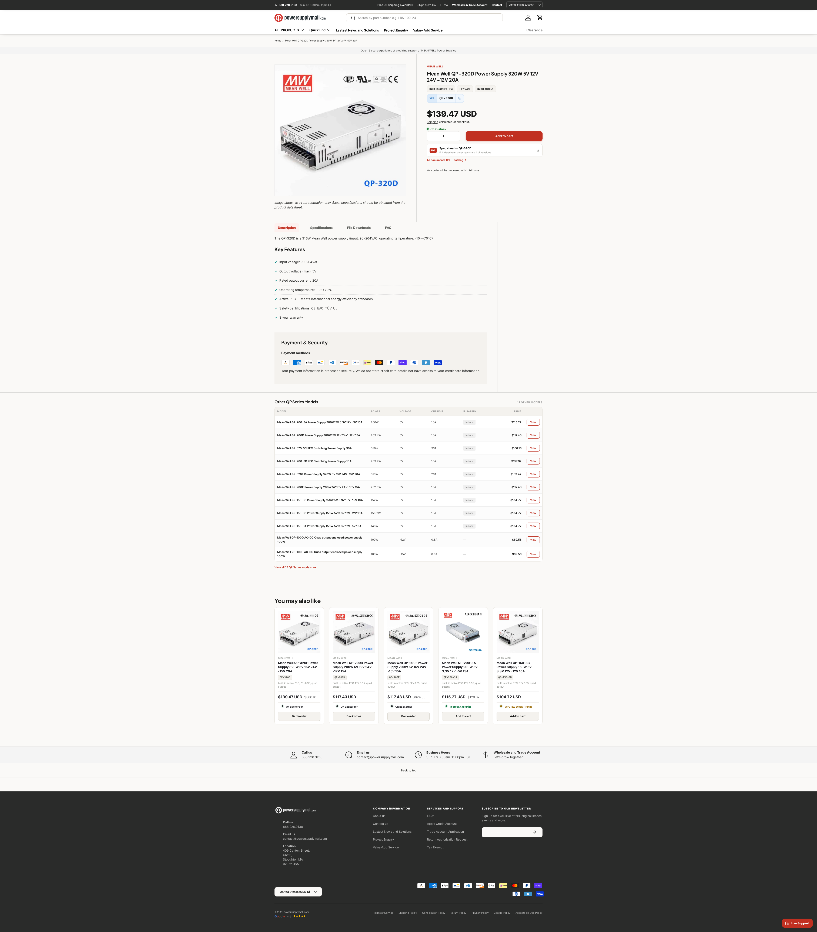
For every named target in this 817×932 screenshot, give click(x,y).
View (533, 422)
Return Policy (458, 912)
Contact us (380, 823)
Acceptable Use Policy (529, 912)
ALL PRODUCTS (286, 30)
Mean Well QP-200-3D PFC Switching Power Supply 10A (314, 461)
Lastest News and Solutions (357, 30)
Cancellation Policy (433, 912)
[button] (540, 17)
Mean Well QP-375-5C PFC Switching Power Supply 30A (314, 448)
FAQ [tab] (388, 228)
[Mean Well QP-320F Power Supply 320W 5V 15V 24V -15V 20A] (299, 632)
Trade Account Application (445, 831)
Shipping (432, 122)
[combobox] (424, 17)
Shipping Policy (408, 912)
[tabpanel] (380, 279)
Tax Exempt (435, 847)
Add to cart (504, 136)
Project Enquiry (396, 30)
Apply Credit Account (442, 823)
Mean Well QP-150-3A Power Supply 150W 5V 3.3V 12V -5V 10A (319, 526)
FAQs (430, 816)
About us (379, 816)
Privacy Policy (480, 912)
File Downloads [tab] (359, 228)
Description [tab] (287, 228)
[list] (340, 130)
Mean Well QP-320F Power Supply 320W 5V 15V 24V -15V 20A (318, 474)
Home (277, 41)
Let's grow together (508, 757)
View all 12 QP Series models (293, 567)
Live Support (800, 923)
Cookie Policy (502, 912)
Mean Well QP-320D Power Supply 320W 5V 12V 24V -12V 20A (321, 41)
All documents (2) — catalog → (447, 160)
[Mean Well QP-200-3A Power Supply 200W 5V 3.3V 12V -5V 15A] (463, 632)
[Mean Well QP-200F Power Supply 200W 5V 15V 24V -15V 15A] (408, 632)
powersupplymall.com (296, 912)
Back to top (408, 770)
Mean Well (435, 66)
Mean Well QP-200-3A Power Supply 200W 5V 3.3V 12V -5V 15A (319, 422)
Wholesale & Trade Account (469, 5)
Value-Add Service (428, 30)
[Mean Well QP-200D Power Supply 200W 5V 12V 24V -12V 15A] (354, 632)
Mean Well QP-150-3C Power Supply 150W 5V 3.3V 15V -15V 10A (320, 500)
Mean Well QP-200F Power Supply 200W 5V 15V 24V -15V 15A (318, 487)
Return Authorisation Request (447, 839)
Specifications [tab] (321, 228)
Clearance (534, 30)
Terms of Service (383, 912)
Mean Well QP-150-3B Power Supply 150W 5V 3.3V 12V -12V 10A (320, 513)
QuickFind (317, 30)
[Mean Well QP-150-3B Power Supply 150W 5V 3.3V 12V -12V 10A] (518, 632)
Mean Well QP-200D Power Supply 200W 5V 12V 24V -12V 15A (318, 435)
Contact (497, 5)
